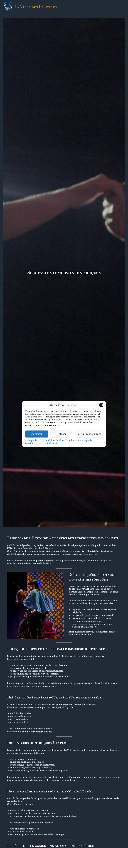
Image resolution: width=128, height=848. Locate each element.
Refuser (61, 433)
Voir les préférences (88, 433)
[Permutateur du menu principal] (122, 7)
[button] (101, 405)
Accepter (36, 433)
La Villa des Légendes (36, 7)
